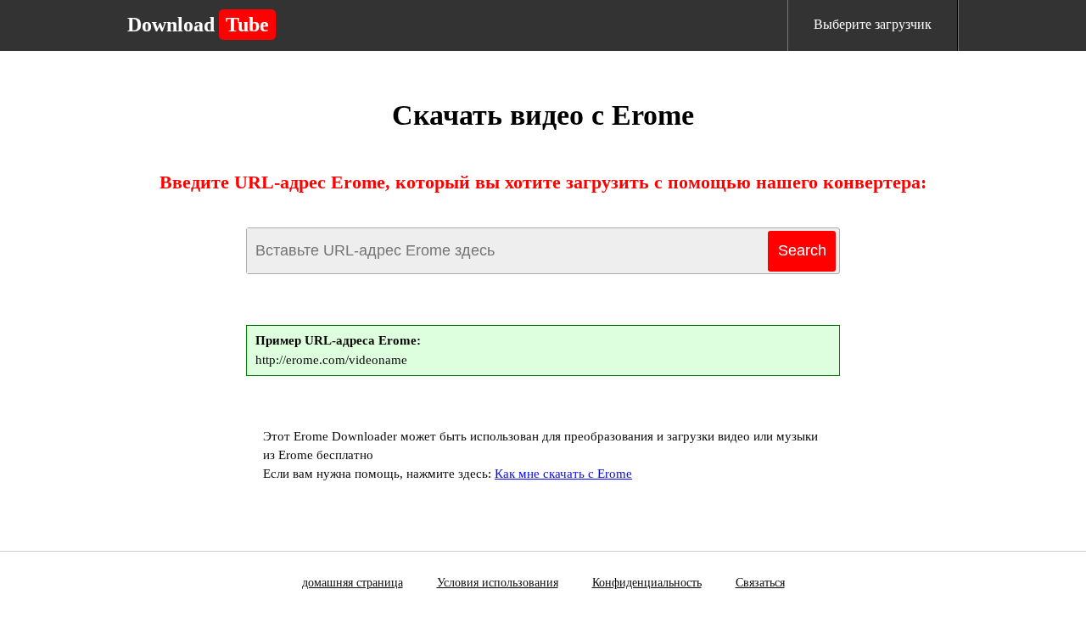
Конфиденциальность (647, 582)
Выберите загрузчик (873, 24)
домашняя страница (352, 582)
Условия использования (497, 582)
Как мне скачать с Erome (563, 473)
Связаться (760, 582)
